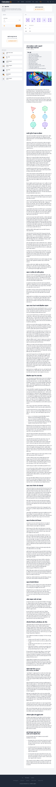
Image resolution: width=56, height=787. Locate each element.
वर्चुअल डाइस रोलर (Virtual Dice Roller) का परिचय (37, 65)
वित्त (33, 1)
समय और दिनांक (28, 1)
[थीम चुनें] (50, 2)
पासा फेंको (18, 25)
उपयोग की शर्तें (33, 780)
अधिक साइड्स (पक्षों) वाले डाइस (33, 63)
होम (22, 777)
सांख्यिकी (22, 1)
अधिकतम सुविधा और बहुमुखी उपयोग (34, 67)
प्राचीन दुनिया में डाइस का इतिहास (33, 54)
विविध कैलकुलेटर (27, 777)
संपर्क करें (27, 780)
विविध (41, 1)
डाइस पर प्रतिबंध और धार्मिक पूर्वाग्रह (34, 55)
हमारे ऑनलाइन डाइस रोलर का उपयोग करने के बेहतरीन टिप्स (37, 68)
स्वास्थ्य (37, 1)
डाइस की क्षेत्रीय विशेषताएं (32, 61)
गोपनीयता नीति (40, 780)
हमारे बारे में (22, 780)
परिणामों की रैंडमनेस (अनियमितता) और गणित (35, 64)
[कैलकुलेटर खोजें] (48, 2)
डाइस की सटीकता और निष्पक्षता (33, 60)
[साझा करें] (4, 26)
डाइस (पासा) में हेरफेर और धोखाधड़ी (34, 59)
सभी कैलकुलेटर (15, 780)
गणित (18, 1)
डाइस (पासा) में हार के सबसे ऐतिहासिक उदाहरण (35, 56)
